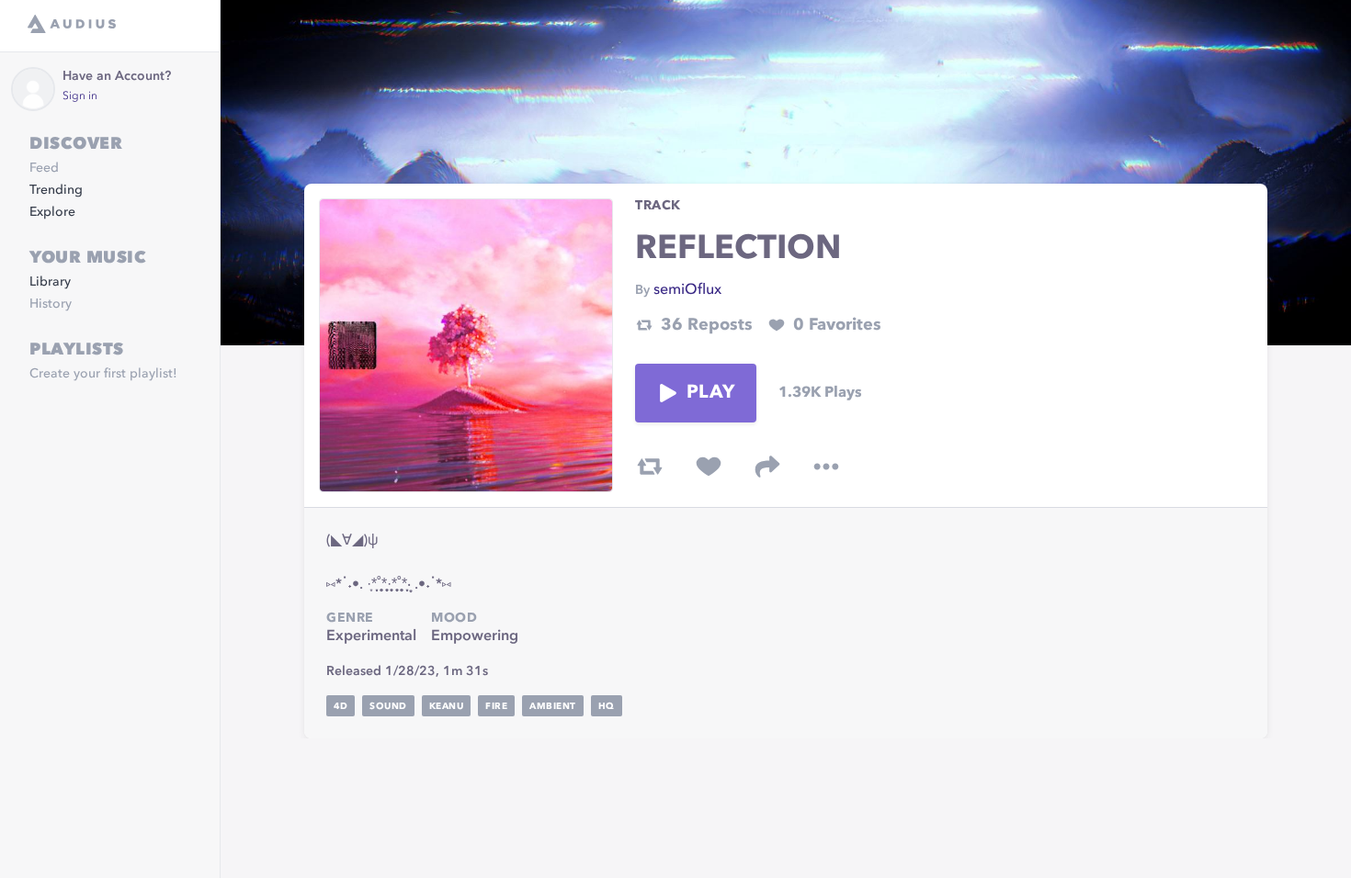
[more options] (826, 466)
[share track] (767, 466)
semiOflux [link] (687, 290)
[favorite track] (708, 466)
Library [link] (50, 282)
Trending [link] (56, 190)
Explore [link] (52, 212)
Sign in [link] (79, 96)
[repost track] (649, 466)
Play (710, 393)
